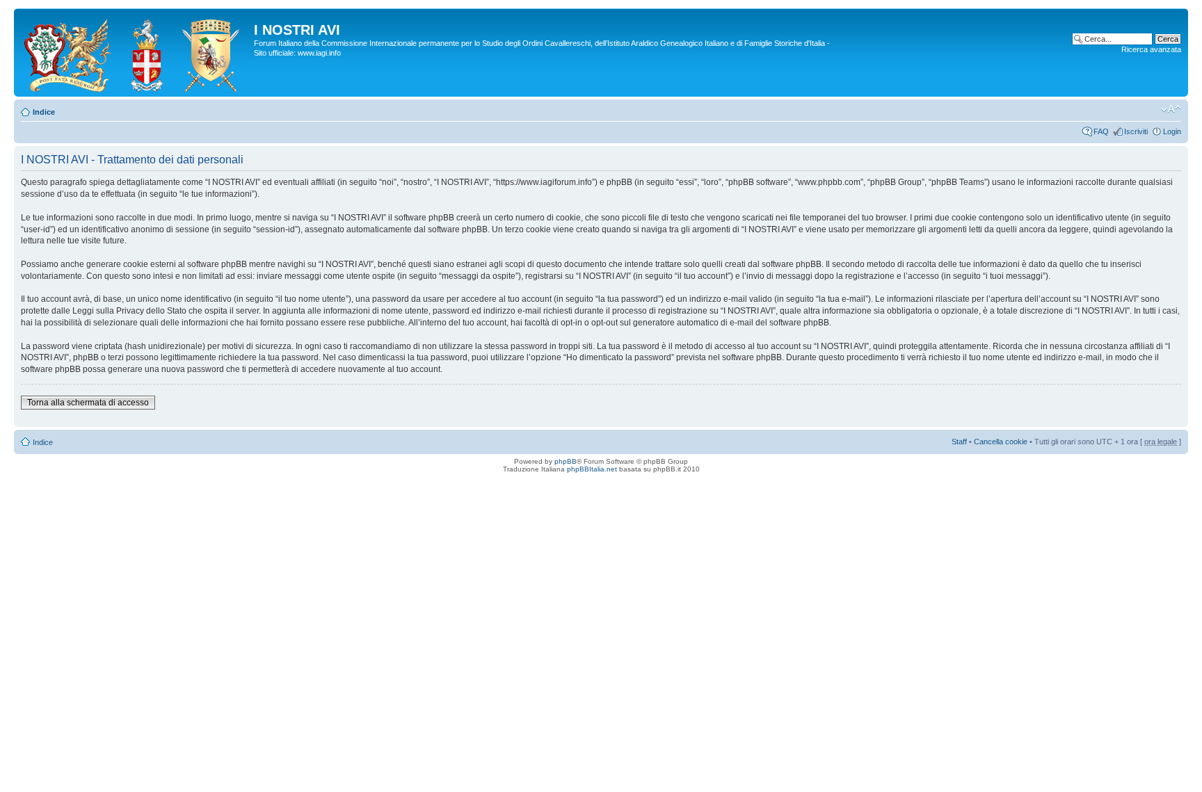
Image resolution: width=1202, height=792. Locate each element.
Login (1172, 131)
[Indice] (135, 52)
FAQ (1101, 131)
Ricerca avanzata (1151, 49)
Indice (44, 112)
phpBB (565, 461)
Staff (959, 441)
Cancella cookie (1000, 441)
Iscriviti (1136, 131)
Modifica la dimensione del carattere (1171, 109)
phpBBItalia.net (592, 469)
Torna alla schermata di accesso (88, 402)
